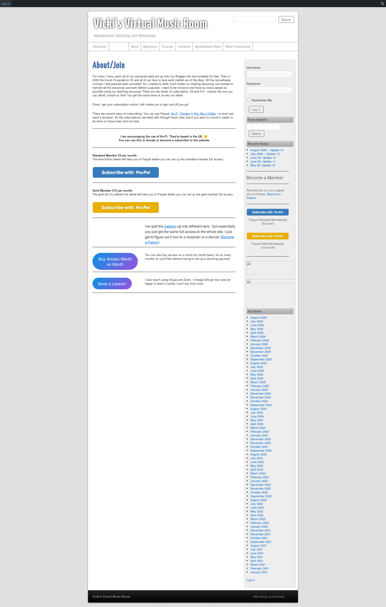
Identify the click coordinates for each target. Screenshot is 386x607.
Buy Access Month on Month (115, 261)
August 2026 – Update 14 (266, 150)
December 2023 (260, 439)
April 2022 (256, 515)
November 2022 (260, 488)
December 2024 (260, 393)
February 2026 (259, 340)
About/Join (118, 46)
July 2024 (256, 412)
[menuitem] (382, 3)
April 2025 (256, 378)
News (134, 46)
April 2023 (256, 469)
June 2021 (257, 553)
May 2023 (256, 465)
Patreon (185, 113)
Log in (250, 580)
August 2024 (258, 408)
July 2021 (256, 549)
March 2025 (258, 382)
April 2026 (256, 332)
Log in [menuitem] (6, 3)
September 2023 (261, 450)
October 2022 (259, 492)
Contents (184, 46)
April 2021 (256, 560)
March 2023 (258, 473)
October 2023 (259, 446)
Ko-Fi (174, 113)
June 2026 (257, 325)
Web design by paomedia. (269, 596)
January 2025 (259, 389)
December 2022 (260, 484)
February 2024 (259, 431)
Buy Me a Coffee (205, 113)
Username (253, 67)
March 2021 (258, 564)
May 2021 (256, 557)
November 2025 (260, 351)
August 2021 (258, 545)
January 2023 (259, 481)
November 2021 (260, 534)
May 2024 (256, 420)
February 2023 (259, 477)
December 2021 (260, 530)
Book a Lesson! (112, 283)
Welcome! (100, 46)
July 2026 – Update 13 (264, 154)
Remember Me (261, 100)
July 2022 (256, 503)
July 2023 (256, 458)
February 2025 (259, 386)
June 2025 (257, 370)
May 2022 (256, 511)
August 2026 (258, 317)
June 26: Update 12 (263, 157)
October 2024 (259, 401)
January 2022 (259, 526)
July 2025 (256, 367)
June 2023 (257, 462)
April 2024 (256, 424)
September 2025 (261, 359)
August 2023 (258, 454)
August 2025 (258, 363)
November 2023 (260, 443)
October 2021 (259, 538)
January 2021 (259, 572)
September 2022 (261, 496)
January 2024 (259, 435)
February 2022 (259, 522)
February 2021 (259, 568)
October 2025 (259, 355)
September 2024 (261, 405)
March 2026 (258, 336)
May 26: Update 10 (262, 165)
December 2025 (260, 348)
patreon (170, 226)
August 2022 (258, 500)
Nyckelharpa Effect (208, 46)
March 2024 (258, 427)
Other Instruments (237, 46)
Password (253, 83)
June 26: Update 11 (263, 161)
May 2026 (256, 329)
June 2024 (257, 416)
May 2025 (256, 374)
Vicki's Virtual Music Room (151, 24)
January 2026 (259, 344)
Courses (167, 46)
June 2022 (257, 507)
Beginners (150, 46)
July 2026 (256, 321)
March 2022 (258, 519)
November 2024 (260, 397)
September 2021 (261, 541)
